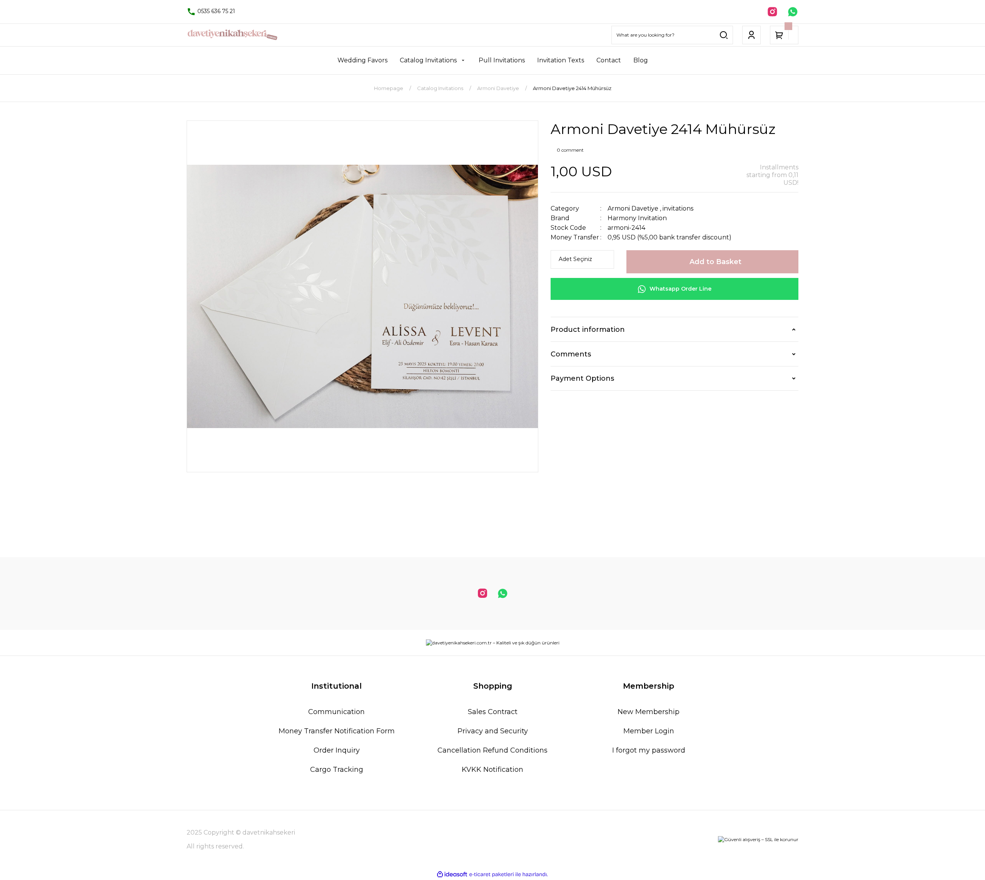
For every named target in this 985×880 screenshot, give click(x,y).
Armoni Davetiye (633, 208)
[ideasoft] (452, 874)
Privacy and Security (492, 731)
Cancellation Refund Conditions (492, 750)
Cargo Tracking (336, 769)
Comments (571, 354)
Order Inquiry (337, 750)
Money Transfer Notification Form (337, 731)
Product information (588, 329)
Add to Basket (715, 262)
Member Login (648, 731)
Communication (336, 712)
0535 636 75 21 (215, 11)
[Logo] (232, 35)
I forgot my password (648, 750)
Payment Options (582, 378)
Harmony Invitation (637, 218)
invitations (678, 208)
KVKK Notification (492, 769)
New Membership (648, 712)
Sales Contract (493, 712)
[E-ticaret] (491, 874)
